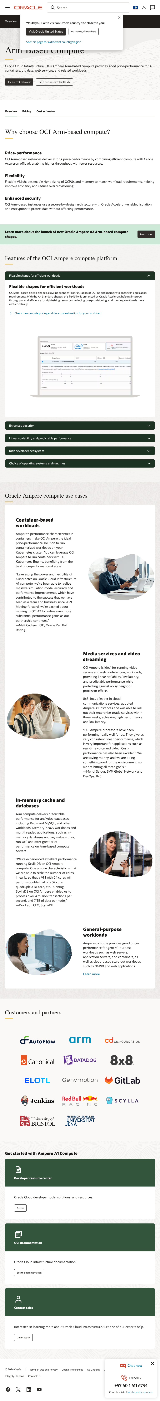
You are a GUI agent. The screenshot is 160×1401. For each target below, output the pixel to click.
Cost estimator (45, 111)
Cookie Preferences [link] (72, 1369)
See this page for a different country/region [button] (53, 42)
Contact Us (34, 1376)
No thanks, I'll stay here (83, 31)
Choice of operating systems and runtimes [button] (37, 463)
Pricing (26, 111)
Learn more (146, 233)
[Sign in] (144, 7)
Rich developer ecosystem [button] (26, 451)
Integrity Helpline (14, 1376)
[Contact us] (152, 7)
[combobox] (88, 8)
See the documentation (29, 1272)
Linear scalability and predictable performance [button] (40, 438)
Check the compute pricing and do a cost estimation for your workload (58, 313)
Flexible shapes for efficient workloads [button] (34, 275)
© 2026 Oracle (13, 1369)
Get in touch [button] (23, 1337)
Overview (11, 21)
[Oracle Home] (28, 7)
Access (20, 1207)
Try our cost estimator (19, 81)
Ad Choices (93, 1369)
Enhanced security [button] (21, 425)
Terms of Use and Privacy (44, 1369)
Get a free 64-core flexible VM (54, 81)
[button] (7, 7)
